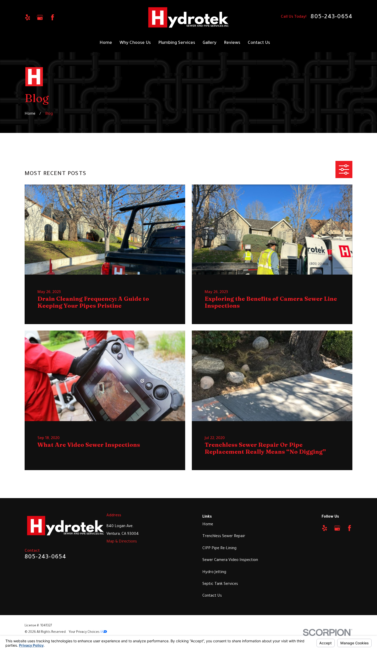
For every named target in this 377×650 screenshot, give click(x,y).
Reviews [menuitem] (232, 43)
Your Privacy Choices (84, 632)
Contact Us (212, 596)
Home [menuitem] (106, 43)
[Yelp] (28, 17)
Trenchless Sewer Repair (223, 536)
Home (207, 524)
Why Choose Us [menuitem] (135, 43)
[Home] (188, 17)
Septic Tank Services (220, 584)
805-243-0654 (331, 17)
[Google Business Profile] (40, 17)
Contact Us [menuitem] (259, 43)
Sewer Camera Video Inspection (230, 560)
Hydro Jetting (214, 572)
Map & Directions (121, 542)
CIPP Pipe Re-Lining (219, 548)
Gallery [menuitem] (209, 43)
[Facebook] (52, 17)
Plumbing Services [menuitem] (176, 43)
